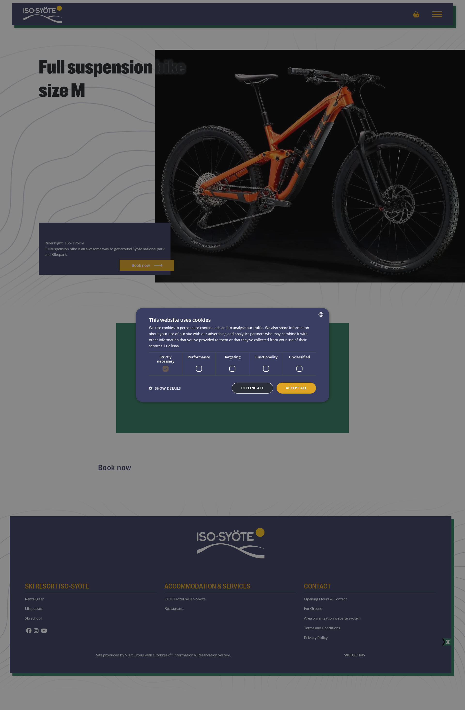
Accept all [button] (296, 388)
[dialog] (232, 355)
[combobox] (320, 314)
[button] (165, 388)
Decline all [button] (252, 388)
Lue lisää (171, 345)
